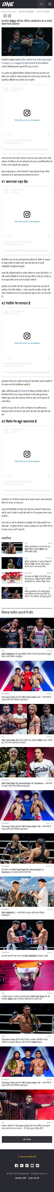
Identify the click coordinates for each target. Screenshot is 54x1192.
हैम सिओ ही (23, 391)
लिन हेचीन (21, 408)
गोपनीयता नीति (20, 1178)
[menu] (50, 4)
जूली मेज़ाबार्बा (30, 63)
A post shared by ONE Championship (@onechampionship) (28, 149)
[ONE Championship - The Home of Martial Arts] (8, 4)
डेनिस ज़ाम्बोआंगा (27, 60)
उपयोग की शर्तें (33, 1178)
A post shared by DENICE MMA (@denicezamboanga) (27, 372)
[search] (41, 4)
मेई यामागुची (9, 408)
